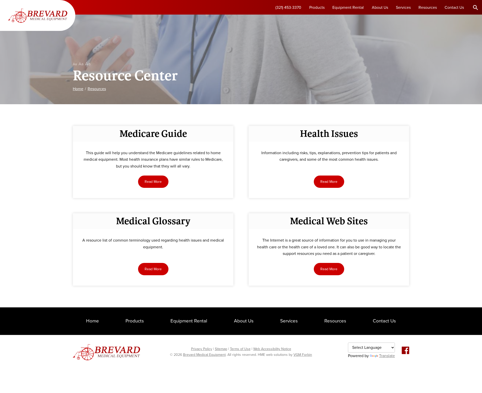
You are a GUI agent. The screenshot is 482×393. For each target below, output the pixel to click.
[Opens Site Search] (475, 7)
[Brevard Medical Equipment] (37, 15)
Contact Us (454, 7)
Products (317, 7)
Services (403, 7)
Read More (153, 182)
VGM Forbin (302, 355)
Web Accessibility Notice (272, 349)
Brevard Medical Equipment (204, 355)
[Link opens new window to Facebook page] (405, 350)
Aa (75, 64)
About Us (380, 7)
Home (78, 88)
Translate (387, 355)
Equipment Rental (348, 7)
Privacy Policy (201, 349)
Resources (427, 7)
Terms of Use (240, 349)
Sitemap (221, 349)
